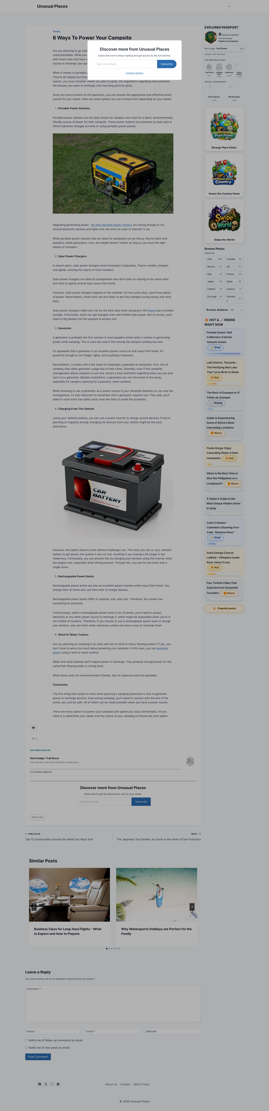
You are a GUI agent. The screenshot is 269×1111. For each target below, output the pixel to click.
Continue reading (134, 73)
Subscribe (167, 64)
